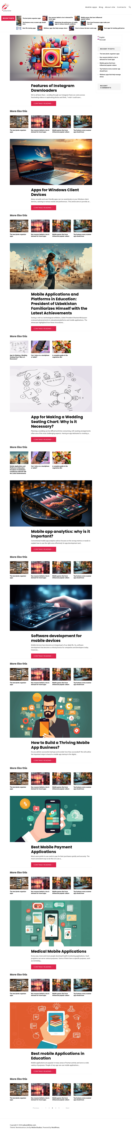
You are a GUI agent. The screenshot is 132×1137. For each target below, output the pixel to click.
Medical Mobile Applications (58, 951)
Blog (101, 7)
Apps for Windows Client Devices (55, 192)
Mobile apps (91, 7)
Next (67, 1108)
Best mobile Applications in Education (57, 1056)
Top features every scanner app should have (82, 131)
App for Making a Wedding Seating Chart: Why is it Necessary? (18, 357)
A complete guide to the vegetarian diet (60, 356)
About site (110, 7)
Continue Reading (43, 103)
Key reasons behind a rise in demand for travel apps (40, 131)
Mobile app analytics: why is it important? (60, 534)
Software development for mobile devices (56, 638)
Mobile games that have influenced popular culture (60, 131)
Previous (36, 1108)
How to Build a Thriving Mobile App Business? (60, 745)
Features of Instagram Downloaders (52, 88)
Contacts (121, 7)
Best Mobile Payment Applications (51, 849)
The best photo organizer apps (109, 54)
